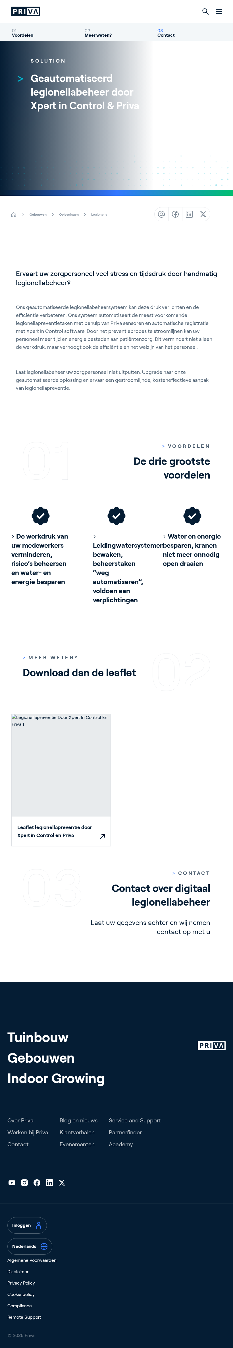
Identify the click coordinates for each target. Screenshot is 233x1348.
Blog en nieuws (78, 1120)
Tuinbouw (37, 1037)
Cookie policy (21, 1294)
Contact (166, 35)
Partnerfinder (125, 1132)
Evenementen (77, 1144)
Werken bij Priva (27, 1132)
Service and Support (135, 1120)
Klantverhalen (77, 1132)
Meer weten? (98, 35)
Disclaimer (18, 1271)
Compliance (19, 1305)
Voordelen (22, 35)
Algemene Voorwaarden (32, 1260)
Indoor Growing (56, 1078)
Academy (121, 1144)
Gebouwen (41, 1057)
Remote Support (24, 1317)
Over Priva (20, 1120)
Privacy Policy (21, 1283)
